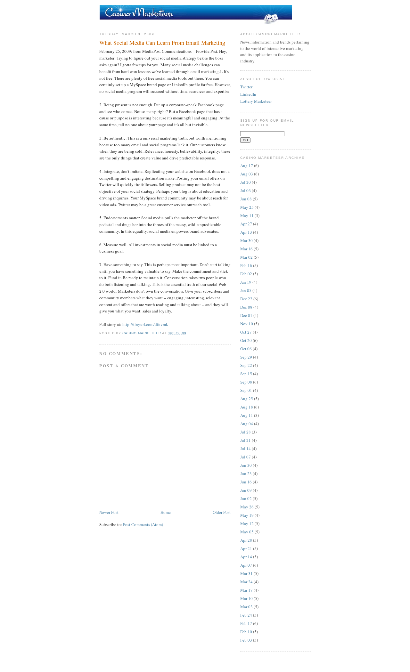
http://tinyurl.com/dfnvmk (145, 324)
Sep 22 (246, 365)
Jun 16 (246, 482)
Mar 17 (246, 590)
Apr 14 (246, 557)
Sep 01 (246, 390)
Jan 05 (245, 290)
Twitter (246, 87)
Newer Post (109, 512)
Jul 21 (245, 440)
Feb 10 (246, 632)
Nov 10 (246, 324)
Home (165, 512)
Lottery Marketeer (256, 101)
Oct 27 (246, 332)
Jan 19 (245, 282)
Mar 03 (246, 607)
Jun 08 (246, 199)
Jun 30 (246, 465)
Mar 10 (246, 598)
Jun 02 (246, 498)
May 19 (247, 515)
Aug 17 (246, 165)
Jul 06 (245, 190)
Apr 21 (246, 548)
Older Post (222, 512)
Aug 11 (246, 415)
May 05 (247, 532)
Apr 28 (246, 540)
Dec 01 (246, 315)
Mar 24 (246, 582)
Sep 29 (246, 357)
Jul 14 (245, 448)
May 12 (247, 523)
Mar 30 (246, 240)
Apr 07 (246, 565)
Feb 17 (246, 623)
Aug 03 (246, 174)
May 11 (247, 215)
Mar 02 (246, 257)
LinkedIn (248, 94)
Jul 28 (245, 432)
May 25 (247, 207)
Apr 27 (246, 224)
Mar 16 (246, 249)
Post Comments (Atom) (143, 524)
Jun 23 (246, 473)
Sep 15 (246, 373)
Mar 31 (246, 573)
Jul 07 (245, 457)
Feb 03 (246, 640)
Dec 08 (246, 307)
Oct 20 (246, 340)
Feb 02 (246, 274)
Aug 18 (246, 407)
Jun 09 (246, 490)
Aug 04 (246, 423)
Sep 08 (246, 382)
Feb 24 (246, 615)
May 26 (247, 507)
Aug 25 (246, 398)
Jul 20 (245, 182)
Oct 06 (246, 349)
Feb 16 (246, 265)
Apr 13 (246, 232)
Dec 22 (246, 299)
